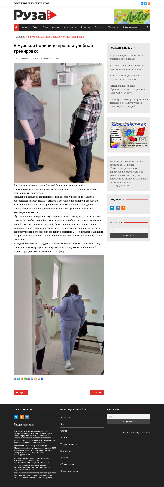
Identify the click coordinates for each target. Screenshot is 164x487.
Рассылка (98, 27)
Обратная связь (130, 27)
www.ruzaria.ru (25, 431)
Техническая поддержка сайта (136, 432)
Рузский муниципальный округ (31, 2)
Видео (36, 27)
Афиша (55, 27)
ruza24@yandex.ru (120, 185)
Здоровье (85, 27)
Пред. (22, 392)
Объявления (113, 27)
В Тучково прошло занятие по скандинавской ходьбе (126, 57)
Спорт (45, 27)
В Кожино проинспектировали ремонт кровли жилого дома (127, 67)
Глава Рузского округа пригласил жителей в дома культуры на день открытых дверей (129, 103)
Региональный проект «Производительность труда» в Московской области (127, 89)
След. (95, 392)
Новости (25, 27)
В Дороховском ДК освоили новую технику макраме (125, 77)
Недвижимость (70, 27)
